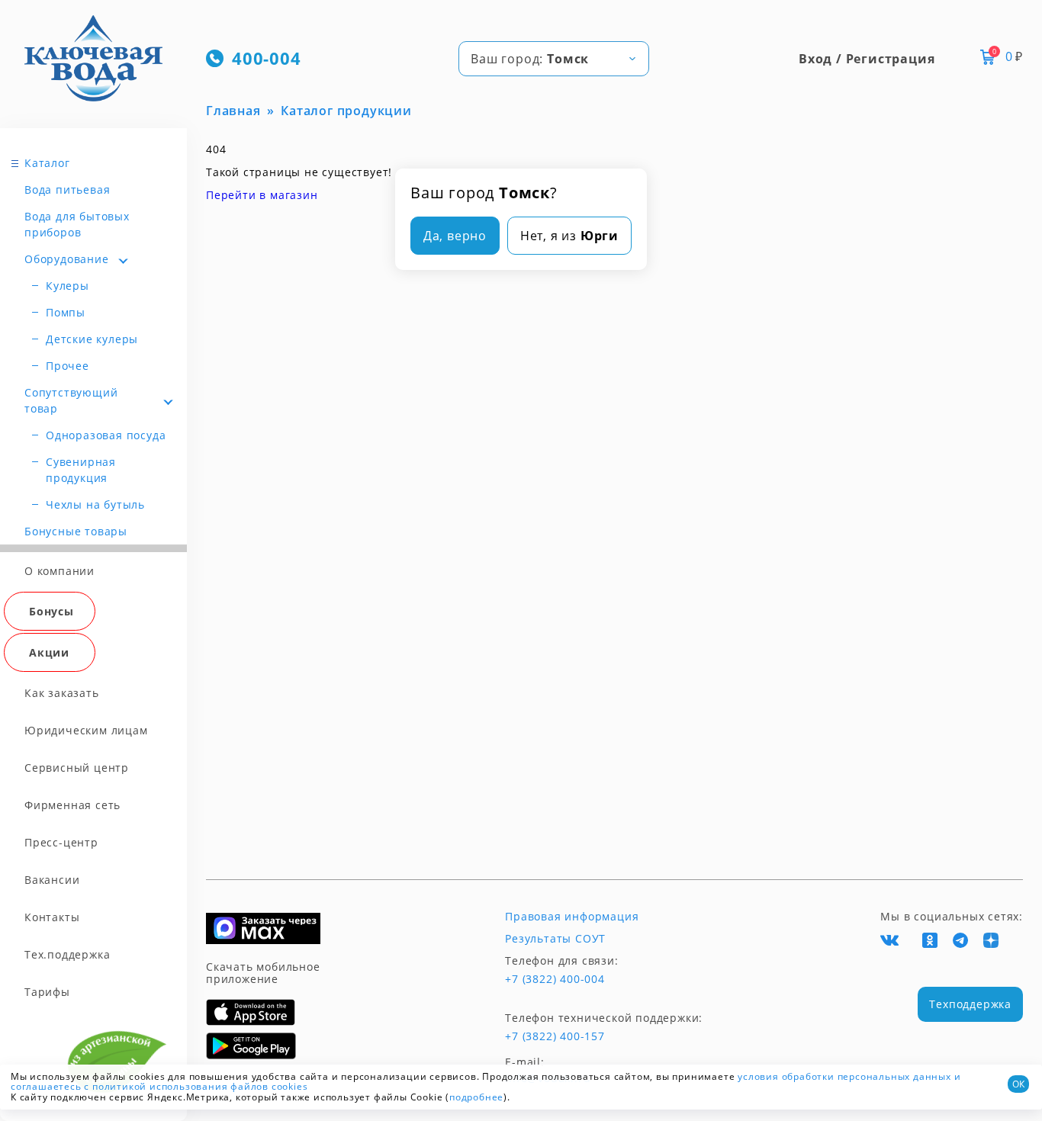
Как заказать (61, 693)
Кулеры (67, 285)
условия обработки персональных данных (844, 1076)
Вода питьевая (67, 189)
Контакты (51, 917)
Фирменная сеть (72, 805)
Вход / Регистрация (866, 58)
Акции (49, 652)
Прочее (67, 365)
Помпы (65, 312)
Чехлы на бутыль (95, 504)
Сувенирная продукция (81, 470)
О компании (59, 571)
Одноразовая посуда (106, 435)
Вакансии (51, 879)
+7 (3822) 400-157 (555, 1036)
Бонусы (51, 611)
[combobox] (553, 58)
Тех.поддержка (67, 954)
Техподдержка (970, 1004)
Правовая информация (571, 917)
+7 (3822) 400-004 (555, 979)
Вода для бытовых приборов (77, 224)
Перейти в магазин (262, 195)
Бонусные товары (75, 531)
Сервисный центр (76, 767)
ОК (1018, 1084)
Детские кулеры (92, 339)
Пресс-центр (61, 842)
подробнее (476, 1096)
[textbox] (553, 58)
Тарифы (47, 991)
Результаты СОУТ (555, 939)
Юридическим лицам (86, 730)
